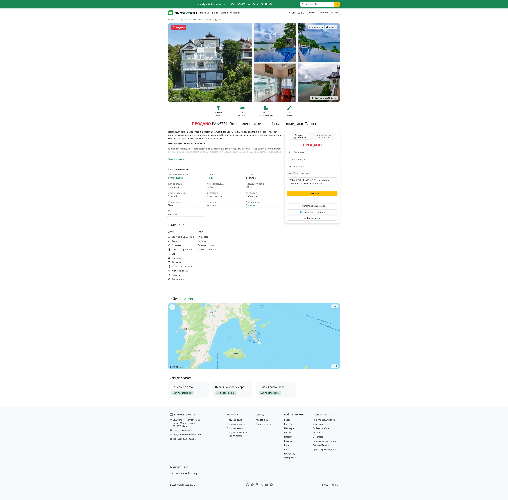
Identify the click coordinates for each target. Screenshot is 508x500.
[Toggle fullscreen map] (172, 307)
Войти (312, 12)
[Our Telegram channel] (270, 4)
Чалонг (288, 432)
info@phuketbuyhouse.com (187, 434)
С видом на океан (182, 387)
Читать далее (175, 159)
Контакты (235, 12)
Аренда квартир (264, 424)
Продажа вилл (234, 419)
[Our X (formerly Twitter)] (262, 4)
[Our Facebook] (254, 4)
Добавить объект (329, 12)
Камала (288, 441)
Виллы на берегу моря (229, 387)
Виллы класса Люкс (271, 387)
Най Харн (289, 428)
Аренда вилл (262, 419)
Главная (172, 19)
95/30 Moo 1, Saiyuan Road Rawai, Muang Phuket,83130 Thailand (186, 423)
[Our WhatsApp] (249, 4)
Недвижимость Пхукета (325, 441)
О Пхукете (318, 436)
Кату (286, 445)
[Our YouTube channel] (266, 4)
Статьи (224, 12)
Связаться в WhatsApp (313, 205)
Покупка (204, 12)
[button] (290, 457)
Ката (286, 449)
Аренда (214, 12)
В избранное (313, 218)
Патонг (288, 436)
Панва (193, 19)
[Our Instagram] (258, 4)
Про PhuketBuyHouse (324, 419)
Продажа (183, 19)
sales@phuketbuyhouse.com (211, 4)
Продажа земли (235, 428)
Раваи (287, 419)
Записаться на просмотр (323, 136)
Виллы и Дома (205, 19)
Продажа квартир (236, 424)
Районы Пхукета (321, 445)
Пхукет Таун (290, 453)
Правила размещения (324, 449)
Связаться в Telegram (314, 212)
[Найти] (337, 4)
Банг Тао (288, 424)
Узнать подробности (299, 136)
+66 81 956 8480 (237, 4)
